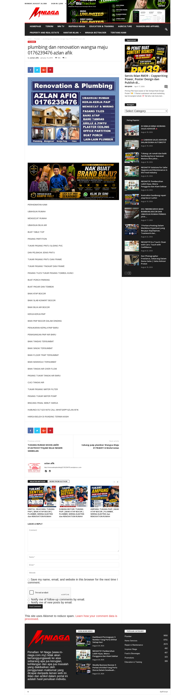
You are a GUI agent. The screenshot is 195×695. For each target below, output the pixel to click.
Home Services (131, 641)
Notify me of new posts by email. (51, 602)
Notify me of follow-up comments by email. (58, 599)
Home (30, 39)
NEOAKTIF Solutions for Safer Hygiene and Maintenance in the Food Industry (154, 170)
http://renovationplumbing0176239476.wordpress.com (62, 467)
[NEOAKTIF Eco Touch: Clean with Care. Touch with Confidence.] (132, 246)
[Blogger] (46, 471)
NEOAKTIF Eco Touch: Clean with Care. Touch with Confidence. (153, 244)
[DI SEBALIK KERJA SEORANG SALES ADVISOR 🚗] (132, 130)
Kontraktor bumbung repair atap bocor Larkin (153, 196)
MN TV (61, 26)
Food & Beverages (132, 653)
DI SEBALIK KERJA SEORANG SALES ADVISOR (153, 127)
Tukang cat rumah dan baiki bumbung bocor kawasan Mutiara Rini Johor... (154, 156)
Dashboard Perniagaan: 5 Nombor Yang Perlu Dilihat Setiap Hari (105, 639)
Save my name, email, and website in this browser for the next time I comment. (73, 581)
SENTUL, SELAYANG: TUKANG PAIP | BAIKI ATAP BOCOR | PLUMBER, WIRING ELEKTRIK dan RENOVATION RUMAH (41, 513)
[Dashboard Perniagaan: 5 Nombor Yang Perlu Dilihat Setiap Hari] (83, 641)
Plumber (37, 39)
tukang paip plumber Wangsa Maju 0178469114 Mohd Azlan (100, 446)
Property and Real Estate (44, 32)
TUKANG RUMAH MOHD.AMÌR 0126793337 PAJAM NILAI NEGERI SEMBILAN (45, 447)
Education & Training (101, 26)
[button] (166, 29)
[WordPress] (50, 471)
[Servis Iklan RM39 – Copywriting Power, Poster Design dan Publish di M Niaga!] (146, 58)
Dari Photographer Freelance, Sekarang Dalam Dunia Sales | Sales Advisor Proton (153, 260)
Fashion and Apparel (147, 26)
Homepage (35, 26)
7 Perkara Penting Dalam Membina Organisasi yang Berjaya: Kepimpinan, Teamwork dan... (153, 229)
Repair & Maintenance (134, 645)
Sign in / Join (57, 3)
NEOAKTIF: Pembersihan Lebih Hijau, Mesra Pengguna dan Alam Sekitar (154, 184)
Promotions (129, 658)
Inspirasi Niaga (77, 26)
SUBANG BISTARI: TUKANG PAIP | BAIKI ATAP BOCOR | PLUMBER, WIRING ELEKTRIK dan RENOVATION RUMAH (71, 513)
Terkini (49, 26)
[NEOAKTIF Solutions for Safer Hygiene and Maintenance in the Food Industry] (132, 171)
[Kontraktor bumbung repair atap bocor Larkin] (132, 199)
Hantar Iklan (71, 32)
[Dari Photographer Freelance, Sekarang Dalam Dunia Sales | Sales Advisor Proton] (132, 260)
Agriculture (125, 26)
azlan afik (34, 58)
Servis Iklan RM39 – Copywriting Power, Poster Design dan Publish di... (146, 79)
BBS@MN (128, 86)
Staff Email (70, 3)
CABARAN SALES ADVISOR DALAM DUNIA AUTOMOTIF (154, 141)
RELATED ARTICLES (37, 481)
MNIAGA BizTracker (95, 32)
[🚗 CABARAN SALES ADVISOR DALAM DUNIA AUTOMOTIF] (132, 143)
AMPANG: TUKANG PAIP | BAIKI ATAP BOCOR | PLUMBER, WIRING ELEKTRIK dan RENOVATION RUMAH (105, 513)
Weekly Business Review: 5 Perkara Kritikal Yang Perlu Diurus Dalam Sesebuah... (105, 667)
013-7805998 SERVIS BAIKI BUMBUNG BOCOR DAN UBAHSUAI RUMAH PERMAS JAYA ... (153, 213)
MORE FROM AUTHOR (58, 481)
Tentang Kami (118, 32)
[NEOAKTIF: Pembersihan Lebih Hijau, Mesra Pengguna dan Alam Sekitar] (132, 185)
